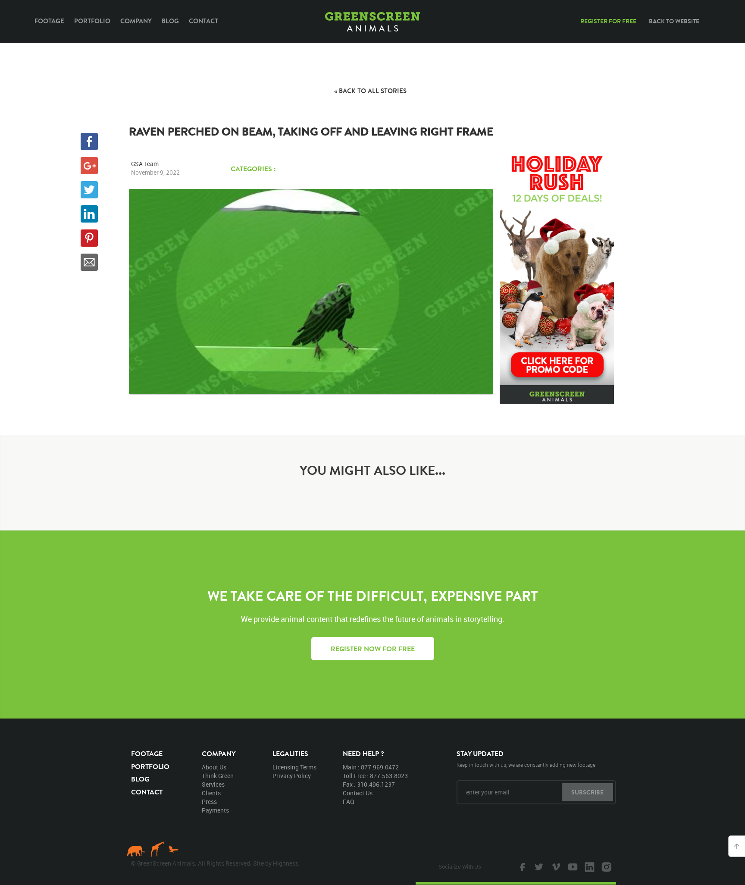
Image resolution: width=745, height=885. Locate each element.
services (213, 784)
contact (147, 792)
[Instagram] (605, 866)
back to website (674, 21)
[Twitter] (538, 866)
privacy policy (291, 776)
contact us (357, 793)
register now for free (373, 648)
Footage (49, 20)
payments (215, 810)
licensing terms (294, 767)
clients (211, 793)
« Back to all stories (370, 90)
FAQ (348, 801)
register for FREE (608, 21)
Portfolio (92, 20)
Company (136, 20)
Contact (203, 20)
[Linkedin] (588, 866)
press (209, 801)
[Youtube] (571, 866)
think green (218, 776)
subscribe (587, 792)
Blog (170, 20)
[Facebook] (521, 866)
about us (214, 767)
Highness (285, 863)
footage (147, 753)
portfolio (150, 766)
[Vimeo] (555, 866)
